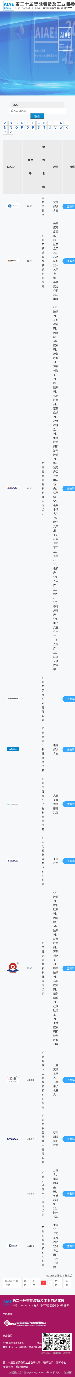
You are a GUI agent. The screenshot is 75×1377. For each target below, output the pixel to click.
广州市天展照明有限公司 (43, 698)
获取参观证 (22, 1366)
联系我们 (48, 1362)
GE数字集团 (43, 206)
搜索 (37, 116)
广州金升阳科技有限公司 (43, 749)
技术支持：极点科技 (62, 1372)
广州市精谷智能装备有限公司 (43, 261)
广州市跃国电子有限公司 (43, 1193)
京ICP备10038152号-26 (41, 1372)
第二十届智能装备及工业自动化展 (21, 1362)
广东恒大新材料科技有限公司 (43, 488)
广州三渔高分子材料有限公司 (43, 804)
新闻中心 (61, 1362)
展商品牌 (8, 1366)
